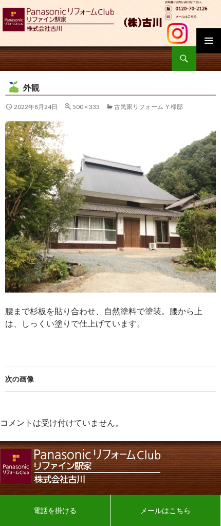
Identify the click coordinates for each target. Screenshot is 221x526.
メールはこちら (165, 510)
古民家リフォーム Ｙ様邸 (148, 107)
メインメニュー (208, 40)
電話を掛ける (55, 510)
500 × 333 (86, 107)
